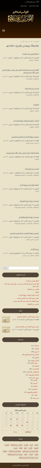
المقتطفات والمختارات (32, 79)
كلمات (31, 454)
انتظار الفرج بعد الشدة (31, 54)
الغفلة (36, 105)
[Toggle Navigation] (3, 31)
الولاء (20, 448)
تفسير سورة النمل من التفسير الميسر (25, 137)
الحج (25, 448)
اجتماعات (36, 345)
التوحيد (36, 448)
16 (27, 422)
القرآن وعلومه (34, 360)
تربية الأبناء (35, 249)
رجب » (15, 432)
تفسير (15, 448)
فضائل (5, 451)
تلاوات (37, 191)
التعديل (7, 445)
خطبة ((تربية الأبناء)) (15, 451)
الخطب (36, 60)
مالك (25, 454)
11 (17, 419)
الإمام (36, 445)
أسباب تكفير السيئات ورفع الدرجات (26, 121)
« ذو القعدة (28, 432)
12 (11, 419)
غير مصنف (25, 255)
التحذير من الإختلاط (32, 169)
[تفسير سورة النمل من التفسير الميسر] (6, 320)
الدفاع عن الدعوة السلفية (31, 354)
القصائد (37, 366)
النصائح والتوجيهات (19, 175)
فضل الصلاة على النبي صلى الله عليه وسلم (22, 153)
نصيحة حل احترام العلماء (15, 454)
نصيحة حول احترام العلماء (29, 201)
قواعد (36, 454)
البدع (31, 445)
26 (11, 425)
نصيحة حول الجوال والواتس (29, 217)
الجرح (30, 448)
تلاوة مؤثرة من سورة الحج (29, 185)
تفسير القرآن (29, 143)
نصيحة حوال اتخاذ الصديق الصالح (28, 458)
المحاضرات (35, 369)
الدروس (36, 143)
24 (22, 425)
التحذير (26, 445)
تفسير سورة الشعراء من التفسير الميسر (24, 233)
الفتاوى (37, 357)
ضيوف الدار (35, 378)
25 (17, 425)
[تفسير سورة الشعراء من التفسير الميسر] (6, 330)
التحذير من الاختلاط (32, 89)
